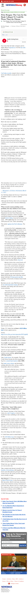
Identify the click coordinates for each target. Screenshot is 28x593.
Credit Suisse (7, 357)
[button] (24, 5)
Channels (8, 570)
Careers (4, 581)
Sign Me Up (23, 545)
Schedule (14, 570)
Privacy (3, 547)
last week (22, 47)
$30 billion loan (9, 437)
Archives (21, 579)
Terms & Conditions (19, 581)
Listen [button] (3, 570)
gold (24, 12)
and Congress (11, 413)
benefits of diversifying (7, 470)
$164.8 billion (9, 218)
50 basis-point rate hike (16, 277)
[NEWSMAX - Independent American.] (14, 5)
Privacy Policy (10, 581)
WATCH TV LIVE (8, 1)
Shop (13, 579)
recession (20, 12)
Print (3, 34)
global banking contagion (9, 12)
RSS (17, 579)
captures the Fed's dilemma (14, 224)
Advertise (9, 579)
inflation (16, 12)
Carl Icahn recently (6, 73)
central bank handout (12, 361)
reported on (12, 47)
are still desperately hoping (10, 285)
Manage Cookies (15, 583)
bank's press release (9, 363)
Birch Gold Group (8, 480)
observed (20, 260)
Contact (4, 579)
